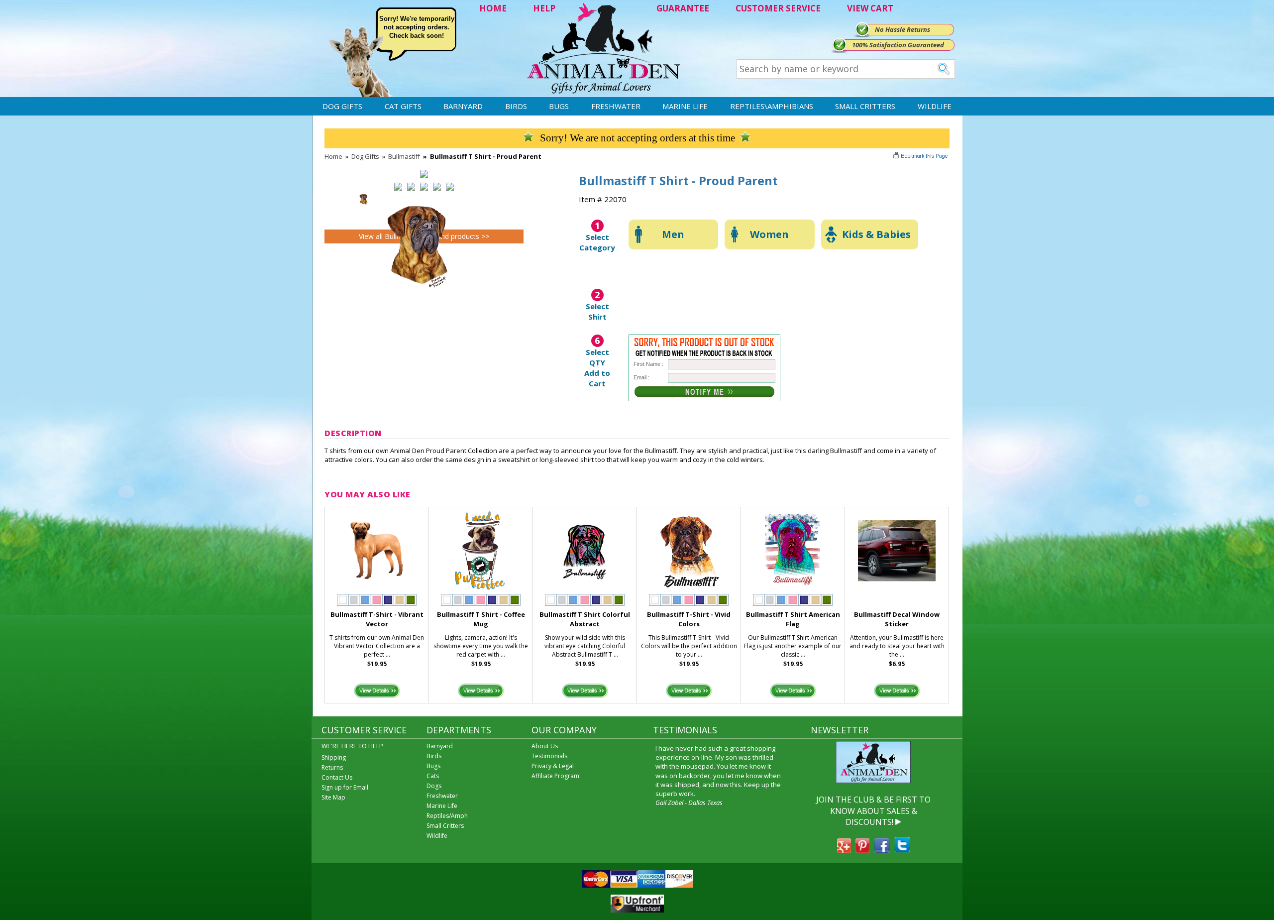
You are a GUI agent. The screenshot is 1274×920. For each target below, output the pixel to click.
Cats (432, 776)
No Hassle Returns (902, 29)
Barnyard (463, 106)
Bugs (559, 106)
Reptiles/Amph (447, 815)
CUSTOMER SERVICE (778, 8)
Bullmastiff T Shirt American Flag (793, 619)
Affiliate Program (555, 776)
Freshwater (615, 106)
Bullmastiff (404, 156)
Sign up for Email (344, 787)
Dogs (433, 786)
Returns (332, 767)
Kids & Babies (876, 234)
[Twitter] (902, 849)
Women (769, 234)
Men (673, 234)
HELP (544, 8)
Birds (516, 106)
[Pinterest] (862, 849)
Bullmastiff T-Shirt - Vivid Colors (689, 619)
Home (333, 156)
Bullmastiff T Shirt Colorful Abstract (584, 619)
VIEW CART (870, 8)
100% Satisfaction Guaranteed (898, 44)
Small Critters (865, 106)
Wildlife (935, 106)
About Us (544, 746)
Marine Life (685, 106)
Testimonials (549, 756)
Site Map (333, 797)
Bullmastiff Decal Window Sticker (897, 619)
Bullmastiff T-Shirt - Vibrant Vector (377, 619)
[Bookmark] (921, 156)
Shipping (333, 757)
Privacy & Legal (552, 766)
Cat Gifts (403, 106)
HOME (493, 8)
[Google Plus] (844, 849)
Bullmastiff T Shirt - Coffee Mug (481, 619)
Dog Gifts (342, 106)
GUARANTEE (682, 8)
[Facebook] (881, 849)
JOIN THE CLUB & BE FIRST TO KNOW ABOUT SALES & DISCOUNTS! (873, 810)
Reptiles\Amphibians (771, 106)
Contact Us (336, 777)
